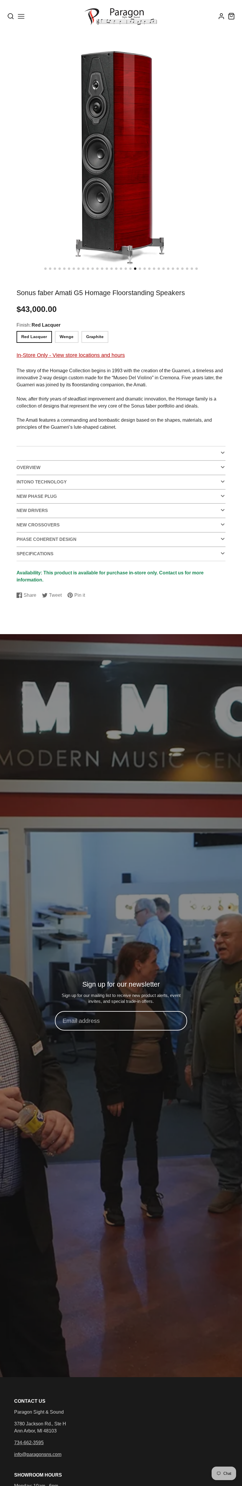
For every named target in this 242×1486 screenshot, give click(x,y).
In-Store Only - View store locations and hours (71, 355)
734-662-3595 (29, 1442)
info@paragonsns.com (37, 1454)
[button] (45, 268)
